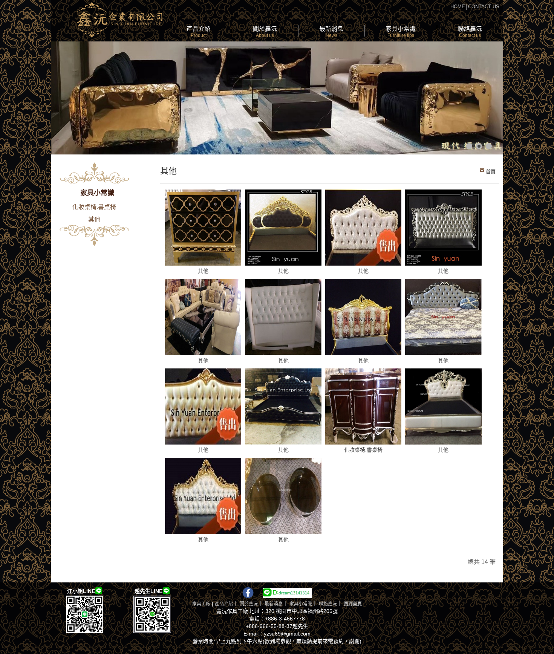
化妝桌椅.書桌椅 (94, 207)
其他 (94, 219)
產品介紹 (199, 32)
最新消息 (331, 32)
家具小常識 (401, 32)
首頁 (491, 171)
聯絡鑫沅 (470, 32)
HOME (457, 6)
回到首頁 (353, 604)
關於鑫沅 (265, 32)
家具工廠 (201, 604)
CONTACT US (483, 6)
